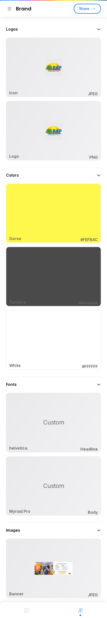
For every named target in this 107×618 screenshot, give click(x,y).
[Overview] (27, 610)
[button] (53, 29)
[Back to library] (9, 8)
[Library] (80, 610)
